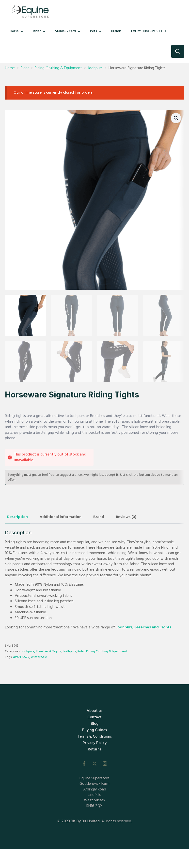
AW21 (17, 657)
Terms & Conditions (95, 737)
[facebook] (84, 763)
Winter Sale (39, 657)
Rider (37, 31)
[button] (176, 118)
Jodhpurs (95, 68)
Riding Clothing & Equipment (58, 68)
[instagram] (105, 763)
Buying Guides (94, 730)
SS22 (25, 657)
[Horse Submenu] (23, 31)
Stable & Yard (65, 31)
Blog (94, 724)
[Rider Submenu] (45, 31)
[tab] (17, 517)
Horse (14, 31)
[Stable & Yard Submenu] (80, 31)
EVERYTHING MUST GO (148, 31)
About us (94, 711)
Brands (116, 31)
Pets (93, 31)
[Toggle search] (177, 51)
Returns (94, 749)
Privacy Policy (95, 743)
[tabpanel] (94, 580)
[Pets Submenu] (101, 31)
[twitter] (94, 763)
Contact (94, 717)
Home (10, 68)
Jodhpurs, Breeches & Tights (41, 651)
